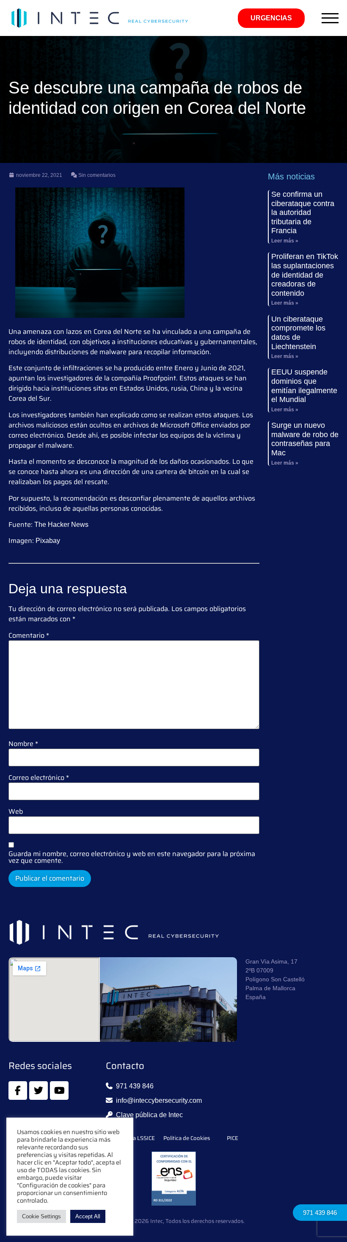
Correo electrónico (38, 777)
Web (15, 811)
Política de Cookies (186, 1138)
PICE (232, 1138)
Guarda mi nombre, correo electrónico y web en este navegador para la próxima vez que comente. (131, 857)
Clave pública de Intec (149, 1114)
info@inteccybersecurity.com (159, 1100)
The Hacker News (61, 524)
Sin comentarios (96, 175)
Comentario (28, 635)
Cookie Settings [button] (41, 1216)
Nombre (23, 744)
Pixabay (48, 540)
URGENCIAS (271, 18)
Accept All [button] (87, 1216)
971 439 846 (320, 1212)
